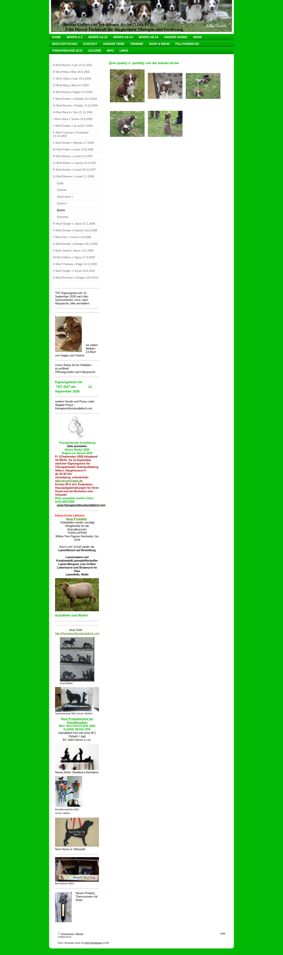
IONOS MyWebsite (93, 943)
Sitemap (79, 934)
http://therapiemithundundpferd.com (77, 633)
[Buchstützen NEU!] (77, 869)
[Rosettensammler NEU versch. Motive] (68, 792)
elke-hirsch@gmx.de (69, 480)
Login (222, 933)
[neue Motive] (77, 659)
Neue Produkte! (76, 519)
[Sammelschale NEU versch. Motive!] (77, 699)
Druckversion (67, 934)
